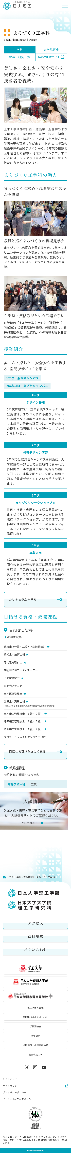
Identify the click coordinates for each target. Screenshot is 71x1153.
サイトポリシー (11, 1085)
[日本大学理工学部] (17, 5)
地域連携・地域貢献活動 (35, 1045)
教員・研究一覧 (19, 57)
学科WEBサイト (49, 57)
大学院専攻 (51, 49)
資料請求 (35, 936)
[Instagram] (35, 1067)
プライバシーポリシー (14, 1092)
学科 (20, 49)
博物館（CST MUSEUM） (36, 1016)
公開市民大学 (35, 1054)
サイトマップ (10, 1079)
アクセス (35, 923)
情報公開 (35, 1035)
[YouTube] (44, 1067)
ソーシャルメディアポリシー (18, 1099)
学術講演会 (35, 1026)
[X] (27, 1067)
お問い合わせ (35, 949)
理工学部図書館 (35, 1007)
